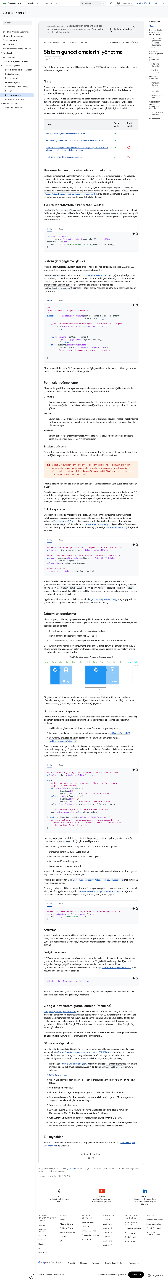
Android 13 (107, 1236)
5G (61, 1241)
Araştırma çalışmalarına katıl (153, 1233)
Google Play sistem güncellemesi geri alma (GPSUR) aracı (84, 1052)
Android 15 (107, 1228)
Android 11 (107, 1245)
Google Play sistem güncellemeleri (60, 1011)
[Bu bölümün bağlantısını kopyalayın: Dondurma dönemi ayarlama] (81, 711)
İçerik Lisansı (71, 1168)
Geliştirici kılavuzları (133, 1229)
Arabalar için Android (90, 1235)
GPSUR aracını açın (58, 1075)
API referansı (130, 1233)
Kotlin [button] (49, 229)
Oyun (62, 1220)
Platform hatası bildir (154, 1220)
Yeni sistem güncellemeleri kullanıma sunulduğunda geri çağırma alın (74, 140)
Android (41, 1225)
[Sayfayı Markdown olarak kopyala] (55, 59)
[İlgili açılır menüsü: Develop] (38, 3)
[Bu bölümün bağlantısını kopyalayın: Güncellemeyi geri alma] (75, 1043)
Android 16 (107, 1224)
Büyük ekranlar (88, 1222)
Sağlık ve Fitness (66, 1228)
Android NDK (130, 1241)
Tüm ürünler (134, 1263)
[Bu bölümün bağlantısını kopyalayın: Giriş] (53, 81)
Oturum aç (160, 3)
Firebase (95, 1263)
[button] (17, 53)
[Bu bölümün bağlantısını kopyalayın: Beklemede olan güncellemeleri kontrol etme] (114, 170)
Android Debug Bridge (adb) (74, 1064)
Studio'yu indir (131, 1237)
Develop (31, 3)
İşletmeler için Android (44, 1230)
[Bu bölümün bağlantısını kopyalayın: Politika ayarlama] (67, 509)
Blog (40, 1248)
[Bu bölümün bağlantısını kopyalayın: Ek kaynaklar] (65, 1137)
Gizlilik (63, 1236)
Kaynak (41, 1240)
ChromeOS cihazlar (90, 1231)
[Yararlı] (133, 42)
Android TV (86, 1239)
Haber (40, 1244)
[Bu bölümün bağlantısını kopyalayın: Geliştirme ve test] (68, 952)
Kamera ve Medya (67, 1232)
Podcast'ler (43, 1252)
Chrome (83, 1263)
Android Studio (144, 3)
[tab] (50, 229)
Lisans (49, 1275)
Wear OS (85, 1226)
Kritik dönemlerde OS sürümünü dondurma (64, 157)
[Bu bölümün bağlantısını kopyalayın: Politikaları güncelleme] (80, 382)
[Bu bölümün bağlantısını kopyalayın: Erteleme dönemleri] (71, 446)
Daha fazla (50, 3)
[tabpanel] (91, 242)
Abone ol (136, 1274)
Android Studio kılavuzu (131, 1223)
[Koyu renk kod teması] (133, 233)
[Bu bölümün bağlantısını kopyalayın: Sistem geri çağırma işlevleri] (88, 261)
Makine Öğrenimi (67, 1224)
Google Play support (154, 1228)
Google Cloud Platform (114, 1263)
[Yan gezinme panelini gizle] (31, 1276)
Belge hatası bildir (153, 1224)
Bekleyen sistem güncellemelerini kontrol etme (65, 133)
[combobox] (93, 3)
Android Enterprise (14, 13)
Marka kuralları (60, 1275)
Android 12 (107, 1241)
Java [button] (61, 229)
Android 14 (107, 1232)
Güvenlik (42, 1235)
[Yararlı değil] (136, 42)
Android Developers (51, 42)
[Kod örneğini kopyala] (136, 233)
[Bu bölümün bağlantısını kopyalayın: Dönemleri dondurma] (78, 614)
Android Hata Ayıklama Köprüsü (116, 967)
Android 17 (107, 1220)
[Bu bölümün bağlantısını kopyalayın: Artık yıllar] (58, 930)
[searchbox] (17, 23)
